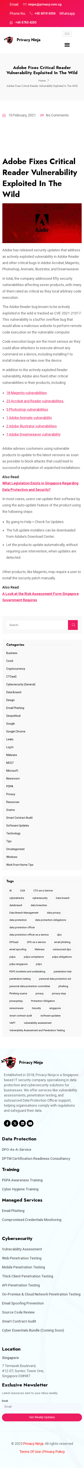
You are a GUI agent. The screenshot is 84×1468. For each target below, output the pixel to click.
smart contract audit (20, 1015)
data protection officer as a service (29, 934)
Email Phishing (15, 707)
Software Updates (17, 825)
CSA (22, 890)
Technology (13, 833)
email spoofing (17, 949)
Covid (9, 660)
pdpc (39, 964)
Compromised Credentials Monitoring (31, 1220)
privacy (40, 993)
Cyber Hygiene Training (20, 1189)
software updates (50, 1015)
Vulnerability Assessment (22, 1249)
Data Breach (13, 692)
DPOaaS (14, 942)
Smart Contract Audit (19, 817)
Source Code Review (18, 1312)
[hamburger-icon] (67, 34)
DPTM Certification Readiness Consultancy (36, 1158)
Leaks (9, 739)
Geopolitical (13, 715)
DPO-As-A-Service (16, 1149)
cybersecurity (39, 898)
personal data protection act (55, 978)
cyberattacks (16, 898)
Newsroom (13, 778)
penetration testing (20, 978)
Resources (12, 802)
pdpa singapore (18, 964)
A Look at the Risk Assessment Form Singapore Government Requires (40, 597)
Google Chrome (15, 731)
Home (42, 81)
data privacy (54, 912)
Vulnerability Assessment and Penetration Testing (37, 1030)
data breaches (39, 905)
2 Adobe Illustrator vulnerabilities (31, 426)
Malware (11, 755)
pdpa (12, 956)
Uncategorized (15, 849)
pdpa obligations (62, 956)
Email (5, 1400)
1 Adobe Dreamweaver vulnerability (33, 434)
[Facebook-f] (7, 1123)
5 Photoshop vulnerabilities (27, 409)
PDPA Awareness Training (22, 1180)
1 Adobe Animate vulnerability (29, 418)
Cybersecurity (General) (20, 684)
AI (10, 890)
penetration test (62, 971)
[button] (67, 45)
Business (11, 653)
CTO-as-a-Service (43, 890)
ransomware (16, 1008)
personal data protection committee (29, 986)
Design (10, 700)
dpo (59, 934)
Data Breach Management (23, 912)
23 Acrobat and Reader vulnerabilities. (35, 401)
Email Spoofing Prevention (23, 1303)
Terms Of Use (30, 1452)
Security (36, 1008)
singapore (55, 1008)
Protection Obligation (43, 1000)
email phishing (62, 942)
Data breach (63, 898)
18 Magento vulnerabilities (26, 393)
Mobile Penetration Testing (23, 1267)
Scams (10, 809)
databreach (15, 905)
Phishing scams (18, 993)
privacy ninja (59, 993)
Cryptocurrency (15, 668)
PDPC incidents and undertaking (27, 971)
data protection (18, 919)
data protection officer (22, 927)
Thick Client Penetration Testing (27, 1276)
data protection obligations (50, 919)
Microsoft (12, 770)
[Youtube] (30, 1123)
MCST (10, 762)
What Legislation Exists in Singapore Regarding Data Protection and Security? (40, 486)
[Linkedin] (22, 1123)
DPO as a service (36, 942)
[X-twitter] (15, 1123)
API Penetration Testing (21, 1285)
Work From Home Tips (19, 864)
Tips (9, 841)
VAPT (12, 1022)
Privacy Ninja (28, 40)
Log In (9, 747)
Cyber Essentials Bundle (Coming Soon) (33, 1330)
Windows (11, 856)
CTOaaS (11, 676)
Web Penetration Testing (21, 1258)
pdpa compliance (34, 956)
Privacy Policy (54, 1452)
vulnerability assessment (38, 1022)
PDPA (9, 786)
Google (10, 723)
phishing (63, 986)
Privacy (10, 794)
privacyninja (16, 1000)
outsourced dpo (62, 949)
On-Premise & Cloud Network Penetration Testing (41, 1294)
